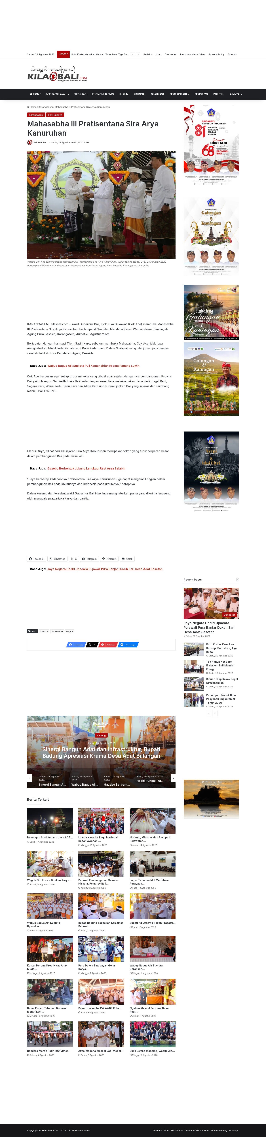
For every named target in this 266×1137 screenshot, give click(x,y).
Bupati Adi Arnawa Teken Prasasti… (153, 922)
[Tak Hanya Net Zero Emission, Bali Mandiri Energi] (194, 666)
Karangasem (46, 106)
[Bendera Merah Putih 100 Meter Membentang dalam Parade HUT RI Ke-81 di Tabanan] (50, 1034)
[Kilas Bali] (57, 73)
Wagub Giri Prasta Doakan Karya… (49, 880)
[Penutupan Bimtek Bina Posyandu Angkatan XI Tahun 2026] (194, 700)
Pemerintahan (179, 94)
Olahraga (157, 94)
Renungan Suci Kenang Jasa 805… (50, 837)
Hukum (123, 94)
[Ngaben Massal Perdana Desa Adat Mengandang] (153, 992)
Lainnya (234, 94)
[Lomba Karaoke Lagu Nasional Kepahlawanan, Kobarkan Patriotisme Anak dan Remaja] (101, 821)
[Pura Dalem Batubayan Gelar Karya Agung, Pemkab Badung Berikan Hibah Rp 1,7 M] (101, 949)
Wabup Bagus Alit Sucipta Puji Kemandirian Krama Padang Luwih (101, 752)
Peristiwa (201, 94)
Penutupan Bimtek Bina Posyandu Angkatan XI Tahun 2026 (221, 699)
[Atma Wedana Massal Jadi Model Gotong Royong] (101, 1034)
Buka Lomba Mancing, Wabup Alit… (152, 1050)
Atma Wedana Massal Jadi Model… (100, 1050)
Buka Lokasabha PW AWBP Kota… (99, 1008)
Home (37, 94)
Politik (218, 94)
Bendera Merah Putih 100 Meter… (48, 1050)
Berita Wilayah (56, 94)
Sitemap (232, 54)
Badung (101, 735)
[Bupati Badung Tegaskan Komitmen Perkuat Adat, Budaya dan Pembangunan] (101, 906)
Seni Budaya (55, 114)
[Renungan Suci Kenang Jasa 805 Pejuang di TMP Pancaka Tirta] (50, 821)
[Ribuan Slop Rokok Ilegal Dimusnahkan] (194, 684)
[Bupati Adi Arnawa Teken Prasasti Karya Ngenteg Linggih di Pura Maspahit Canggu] (153, 906)
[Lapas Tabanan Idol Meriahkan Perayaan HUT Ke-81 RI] (153, 864)
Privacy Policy (216, 54)
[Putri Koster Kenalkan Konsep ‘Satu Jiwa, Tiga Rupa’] (194, 649)
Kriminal (140, 94)
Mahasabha (57, 631)
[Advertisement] (133, 25)
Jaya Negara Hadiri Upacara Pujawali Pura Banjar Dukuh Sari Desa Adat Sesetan (209, 627)
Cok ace (44, 631)
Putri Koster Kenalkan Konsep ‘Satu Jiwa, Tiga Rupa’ (221, 648)
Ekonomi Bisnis (103, 94)
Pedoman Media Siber (192, 54)
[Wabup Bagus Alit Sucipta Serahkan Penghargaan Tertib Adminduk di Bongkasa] (153, 949)
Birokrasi (80, 94)
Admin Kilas (40, 142)
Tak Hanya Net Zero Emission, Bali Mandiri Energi (99, 54)
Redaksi (147, 54)
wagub (69, 631)
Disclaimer (171, 54)
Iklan (158, 54)
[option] (101, 752)
